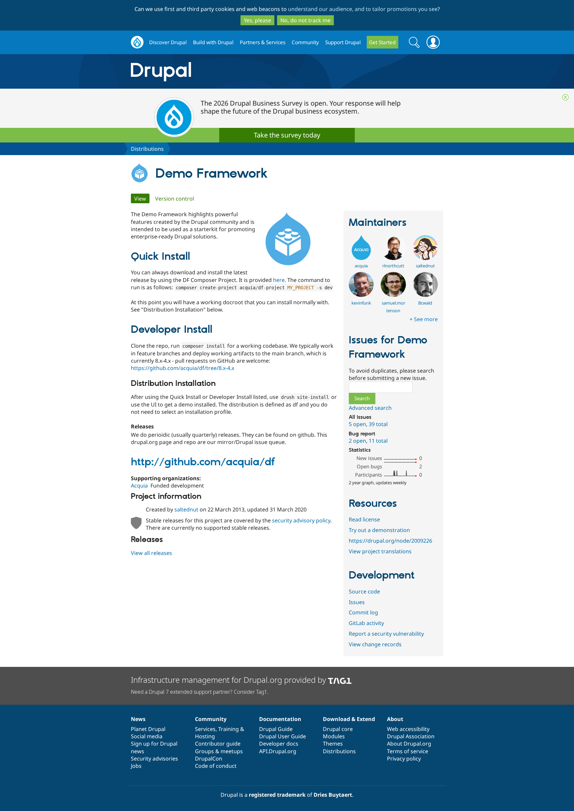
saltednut (186, 509)
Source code (364, 591)
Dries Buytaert (333, 794)
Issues (357, 602)
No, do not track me (305, 20)
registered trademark (277, 794)
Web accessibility (408, 729)
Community (305, 42)
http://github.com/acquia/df (203, 462)
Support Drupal (343, 42)
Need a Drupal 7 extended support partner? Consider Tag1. (199, 691)
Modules (334, 736)
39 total (378, 424)
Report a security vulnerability (386, 633)
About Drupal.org (409, 743)
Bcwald (425, 303)
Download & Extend (349, 719)
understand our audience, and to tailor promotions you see (362, 9)
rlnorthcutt (393, 266)
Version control (174, 198)
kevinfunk (361, 303)
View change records (375, 644)
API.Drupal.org (277, 751)
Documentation (280, 719)
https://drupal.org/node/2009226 (390, 540)
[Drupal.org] (220, 71)
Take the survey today (287, 135)
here (279, 280)
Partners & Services (262, 42)
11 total (378, 440)
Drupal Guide (276, 729)
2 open (357, 440)
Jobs (136, 765)
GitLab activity (366, 623)
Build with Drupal (213, 42)
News (138, 719)
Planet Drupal (148, 729)
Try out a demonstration (379, 530)
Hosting (205, 736)
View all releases (151, 553)
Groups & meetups (219, 751)
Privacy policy (404, 758)
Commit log (363, 612)
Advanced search (370, 407)
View (141, 198)
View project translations (380, 551)
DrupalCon (208, 758)
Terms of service (407, 751)
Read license (364, 519)
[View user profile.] (361, 258)
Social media (146, 736)
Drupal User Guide (282, 736)
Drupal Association (410, 736)
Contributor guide (217, 743)
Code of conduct (216, 765)
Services (205, 729)
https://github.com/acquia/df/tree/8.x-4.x (182, 368)
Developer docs (278, 743)
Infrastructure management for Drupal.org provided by (229, 679)
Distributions (147, 148)
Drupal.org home (137, 42)
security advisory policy (301, 520)
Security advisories (154, 758)
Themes (333, 743)
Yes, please (257, 20)
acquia (361, 266)
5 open (357, 424)
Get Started (382, 42)
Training (228, 729)
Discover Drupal (168, 42)
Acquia (139, 485)
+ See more (424, 319)
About (395, 719)
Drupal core (338, 729)
